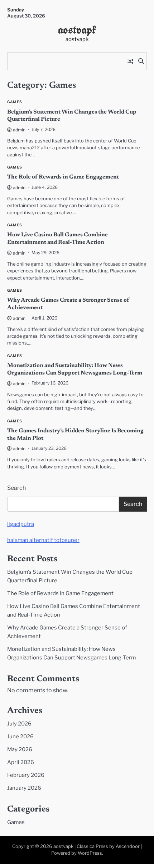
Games (14, 102)
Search (16, 487)
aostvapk (77, 29)
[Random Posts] (130, 61)
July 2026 (19, 723)
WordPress (90, 853)
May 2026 (19, 749)
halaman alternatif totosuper (43, 540)
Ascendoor (128, 846)
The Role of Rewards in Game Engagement (63, 177)
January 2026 (24, 788)
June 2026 (20, 736)
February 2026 (25, 775)
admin (19, 129)
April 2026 (20, 762)
